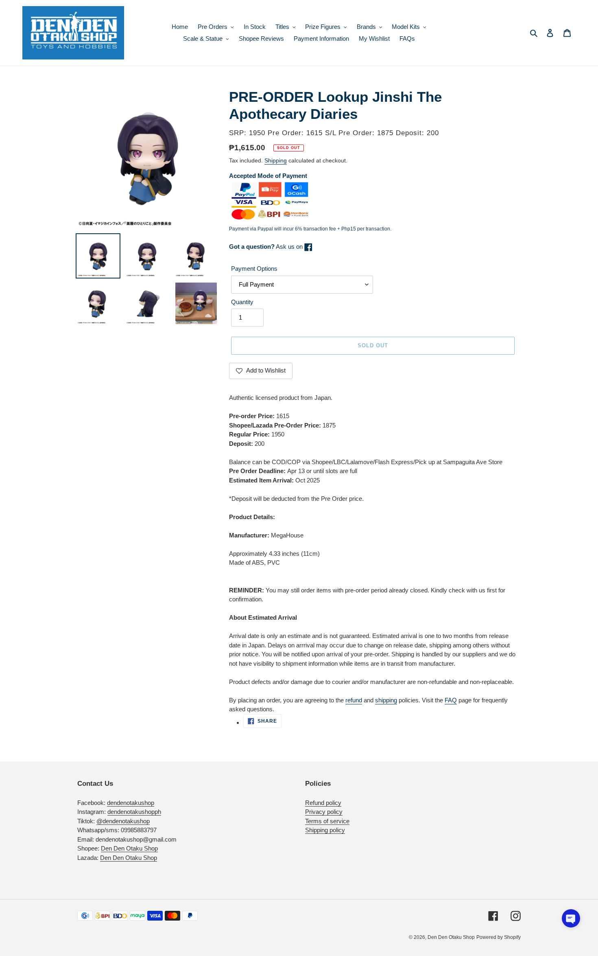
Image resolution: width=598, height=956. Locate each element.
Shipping (275, 160)
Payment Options (254, 268)
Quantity (242, 301)
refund (353, 700)
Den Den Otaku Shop (129, 848)
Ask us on (266, 246)
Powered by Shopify (498, 937)
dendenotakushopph (134, 811)
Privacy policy (324, 811)
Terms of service (327, 821)
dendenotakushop (130, 802)
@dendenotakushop (123, 821)
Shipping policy (325, 830)
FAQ (451, 700)
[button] (571, 918)
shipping (386, 700)
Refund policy (323, 802)
